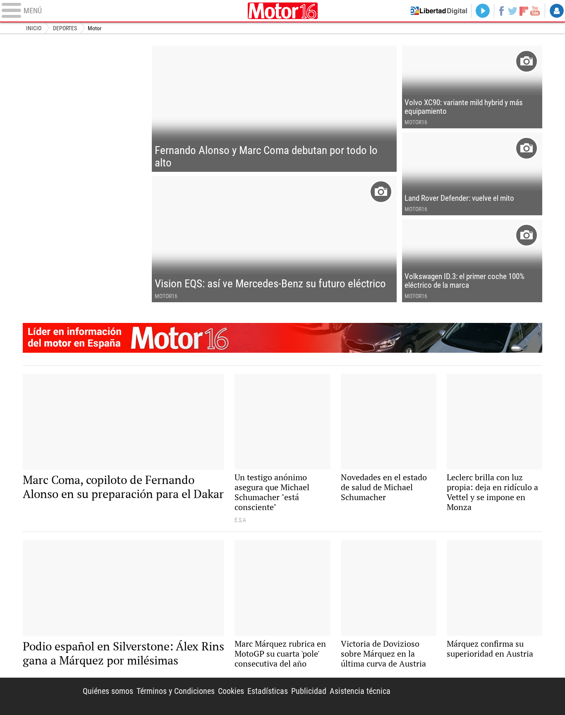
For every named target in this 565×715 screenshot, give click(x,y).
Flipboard (524, 10)
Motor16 (282, 10)
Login (557, 11)
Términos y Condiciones (175, 691)
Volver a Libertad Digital (439, 11)
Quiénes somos (108, 691)
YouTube (535, 11)
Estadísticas (267, 691)
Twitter (512, 11)
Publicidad (308, 691)
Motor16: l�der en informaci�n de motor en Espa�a (283, 338)
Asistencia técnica (360, 691)
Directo (483, 11)
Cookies (231, 691)
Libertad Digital (472, 696)
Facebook (501, 11)
